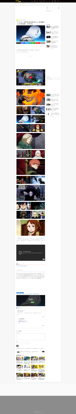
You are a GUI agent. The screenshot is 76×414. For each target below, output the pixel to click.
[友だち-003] (38, 114)
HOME (16, 3)
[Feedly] (32, 302)
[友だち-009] (24, 158)
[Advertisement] (30, 12)
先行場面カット (21, 292)
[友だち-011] (30, 175)
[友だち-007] (38, 132)
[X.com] (60, 1)
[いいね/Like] (17, 314)
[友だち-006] (24, 132)
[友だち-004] (24, 123)
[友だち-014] (30, 201)
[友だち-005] (38, 123)
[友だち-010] (38, 158)
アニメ (18, 3)
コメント (18, 332)
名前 (17, 341)
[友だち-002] (24, 114)
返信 (43, 316)
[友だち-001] (30, 105)
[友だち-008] (30, 149)
